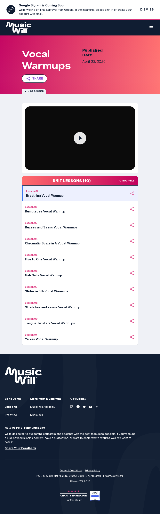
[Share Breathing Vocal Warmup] (132, 193)
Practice (11, 415)
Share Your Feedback (20, 448)
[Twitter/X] (84, 406)
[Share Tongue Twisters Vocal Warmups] (132, 321)
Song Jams (13, 399)
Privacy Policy (92, 470)
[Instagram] (71, 406)
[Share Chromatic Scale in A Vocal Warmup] (132, 241)
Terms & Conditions (71, 470)
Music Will (36, 415)
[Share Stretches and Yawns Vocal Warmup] (132, 305)
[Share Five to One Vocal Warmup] (132, 257)
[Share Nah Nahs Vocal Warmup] (132, 273)
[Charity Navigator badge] (95, 496)
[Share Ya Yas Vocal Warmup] (132, 337)
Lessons (11, 407)
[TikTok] (96, 406)
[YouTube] (90, 406)
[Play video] (80, 138)
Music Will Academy (42, 407)
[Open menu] (151, 28)
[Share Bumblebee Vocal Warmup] (132, 209)
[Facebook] (78, 406)
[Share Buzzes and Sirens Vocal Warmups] (132, 225)
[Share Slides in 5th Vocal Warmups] (132, 289)
